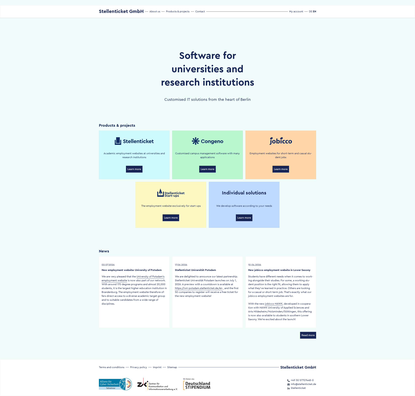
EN (314, 11)
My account (296, 11)
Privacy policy (138, 367)
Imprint (157, 367)
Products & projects (178, 11)
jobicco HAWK (274, 304)
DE (310, 11)
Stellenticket (298, 388)
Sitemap (172, 367)
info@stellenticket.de (303, 384)
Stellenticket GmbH (121, 11)
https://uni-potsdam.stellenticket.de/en (198, 288)
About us (154, 11)
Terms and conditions (111, 367)
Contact (200, 11)
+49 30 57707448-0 (302, 380)
